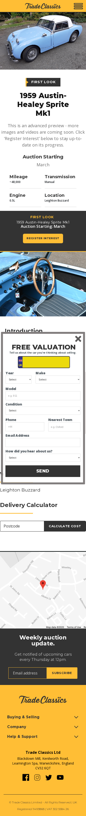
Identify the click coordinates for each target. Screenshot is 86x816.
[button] (43, 347)
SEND (42, 471)
